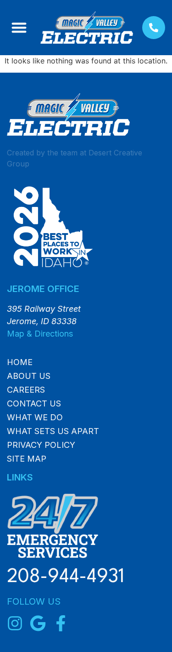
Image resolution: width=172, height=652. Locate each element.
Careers (26, 390)
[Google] (38, 623)
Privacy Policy (41, 445)
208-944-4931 (65, 577)
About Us (28, 376)
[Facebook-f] (61, 623)
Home (20, 362)
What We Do (35, 417)
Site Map (26, 458)
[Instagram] (15, 623)
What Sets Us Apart (53, 431)
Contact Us (34, 403)
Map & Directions (40, 333)
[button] (19, 28)
